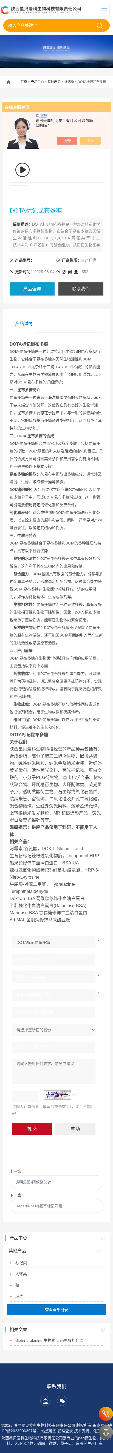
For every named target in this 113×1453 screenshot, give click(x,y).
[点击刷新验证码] (57, 1095)
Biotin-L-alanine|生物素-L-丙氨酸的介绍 (49, 1340)
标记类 (69, 82)
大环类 (21, 1274)
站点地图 (48, 1431)
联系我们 (81, 288)
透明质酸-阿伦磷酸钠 (33, 1182)
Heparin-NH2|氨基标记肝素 (38, 1206)
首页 (24, 82)
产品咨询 (32, 288)
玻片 (19, 1296)
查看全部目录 (56, 1310)
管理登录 (65, 1431)
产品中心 (37, 82)
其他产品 (54, 82)
